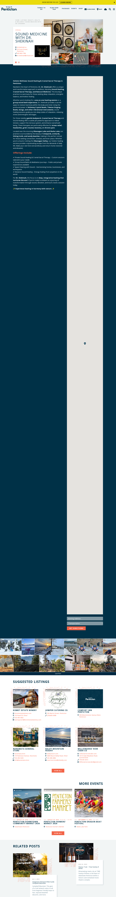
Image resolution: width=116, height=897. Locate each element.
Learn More (65, 2)
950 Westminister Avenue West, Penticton (90, 716)
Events (74, 8)
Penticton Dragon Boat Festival (88, 822)
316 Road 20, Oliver (21, 715)
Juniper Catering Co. (56, 710)
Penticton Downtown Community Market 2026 (26, 822)
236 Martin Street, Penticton (56, 713)
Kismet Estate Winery (25, 710)
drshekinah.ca (21, 47)
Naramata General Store (23, 750)
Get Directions (76, 628)
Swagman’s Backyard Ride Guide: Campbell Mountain (43, 882)
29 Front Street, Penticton (22, 50)
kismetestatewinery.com (23, 713)
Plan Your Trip (54, 8)
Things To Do (41, 8)
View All (58, 771)
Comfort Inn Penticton (85, 711)
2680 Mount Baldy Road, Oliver (57, 756)
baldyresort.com (52, 754)
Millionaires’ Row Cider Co (88, 750)
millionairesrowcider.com (88, 754)
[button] (114, 9)
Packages (65, 8)
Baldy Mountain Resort (54, 750)
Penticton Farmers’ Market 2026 (55, 822)
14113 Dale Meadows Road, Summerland (88, 757)
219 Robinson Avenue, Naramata (26, 756)
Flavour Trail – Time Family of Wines (89, 867)
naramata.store (20, 754)
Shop (81, 8)
